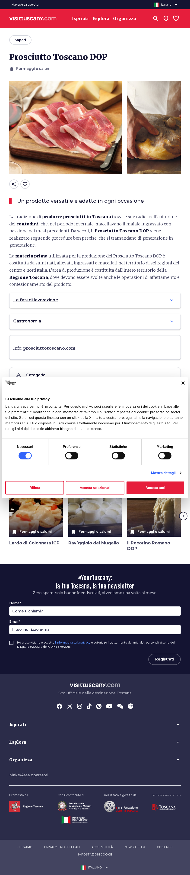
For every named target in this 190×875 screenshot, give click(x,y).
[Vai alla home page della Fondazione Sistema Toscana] (121, 806)
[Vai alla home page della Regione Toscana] (26, 806)
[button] (95, 724)
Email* (14, 621)
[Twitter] (70, 706)
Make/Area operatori (28, 775)
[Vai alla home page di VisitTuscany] (33, 18)
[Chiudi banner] (183, 383)
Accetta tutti (155, 488)
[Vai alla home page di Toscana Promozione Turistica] (164, 807)
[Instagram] (79, 706)
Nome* (15, 603)
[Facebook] (59, 706)
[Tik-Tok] (89, 706)
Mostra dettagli (163, 473)
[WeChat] (120, 706)
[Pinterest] (98, 706)
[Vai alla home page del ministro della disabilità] (74, 806)
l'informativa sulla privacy (72, 642)
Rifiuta (34, 488)
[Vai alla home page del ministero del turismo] (74, 819)
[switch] (71, 455)
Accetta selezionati (95, 488)
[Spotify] (130, 706)
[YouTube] (109, 706)
